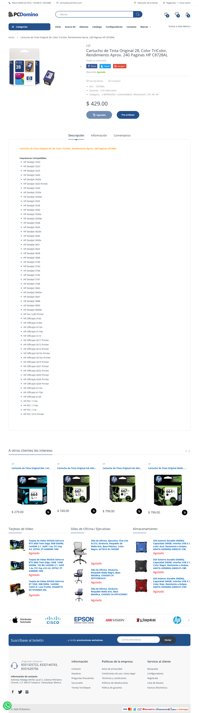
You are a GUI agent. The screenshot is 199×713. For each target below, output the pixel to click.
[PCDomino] (23, 14)
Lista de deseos (96, 80)
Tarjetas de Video (21, 529)
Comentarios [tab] (122, 135)
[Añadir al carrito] (48, 512)
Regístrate (171, 2)
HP (88, 46)
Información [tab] (99, 135)
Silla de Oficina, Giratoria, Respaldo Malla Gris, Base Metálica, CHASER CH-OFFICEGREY (109, 591)
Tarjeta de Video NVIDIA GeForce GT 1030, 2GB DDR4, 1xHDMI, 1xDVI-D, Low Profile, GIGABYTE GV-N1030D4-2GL (46, 585)
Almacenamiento (145, 529)
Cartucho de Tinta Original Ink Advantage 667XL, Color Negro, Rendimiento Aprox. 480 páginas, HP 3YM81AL (122, 468)
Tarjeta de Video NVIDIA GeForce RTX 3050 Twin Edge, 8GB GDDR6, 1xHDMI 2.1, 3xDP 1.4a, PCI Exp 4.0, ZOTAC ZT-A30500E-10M (46, 545)
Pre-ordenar (128, 114)
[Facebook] (12, 691)
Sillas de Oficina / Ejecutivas (90, 529)
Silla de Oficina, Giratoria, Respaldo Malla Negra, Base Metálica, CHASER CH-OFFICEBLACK (105, 574)
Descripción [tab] (76, 135)
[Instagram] (27, 691)
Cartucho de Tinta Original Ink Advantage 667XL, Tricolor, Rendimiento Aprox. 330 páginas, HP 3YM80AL (77, 468)
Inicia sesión (184, 2)
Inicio (11, 37)
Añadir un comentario (96, 60)
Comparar (116, 80)
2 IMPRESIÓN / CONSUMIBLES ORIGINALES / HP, (126, 94)
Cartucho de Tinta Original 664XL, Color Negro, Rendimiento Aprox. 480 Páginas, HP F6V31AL (167, 468)
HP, (153, 94)
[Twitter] (19, 691)
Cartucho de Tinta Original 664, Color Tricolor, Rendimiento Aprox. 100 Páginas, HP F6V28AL (31, 468)
